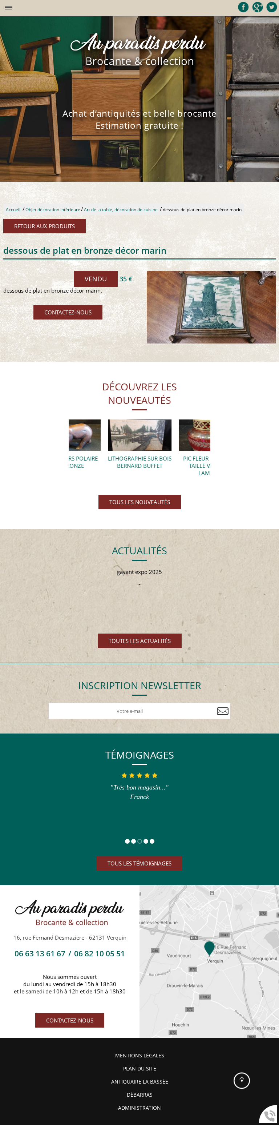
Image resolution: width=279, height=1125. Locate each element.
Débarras (140, 1095)
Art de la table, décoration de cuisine (121, 209)
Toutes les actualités (140, 640)
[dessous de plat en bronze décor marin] (211, 307)
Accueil (13, 209)
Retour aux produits (44, 226)
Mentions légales (139, 1055)
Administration (139, 1108)
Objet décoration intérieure (52, 209)
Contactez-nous (68, 312)
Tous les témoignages (139, 863)
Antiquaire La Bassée (139, 1081)
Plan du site (139, 1068)
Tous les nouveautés (139, 502)
